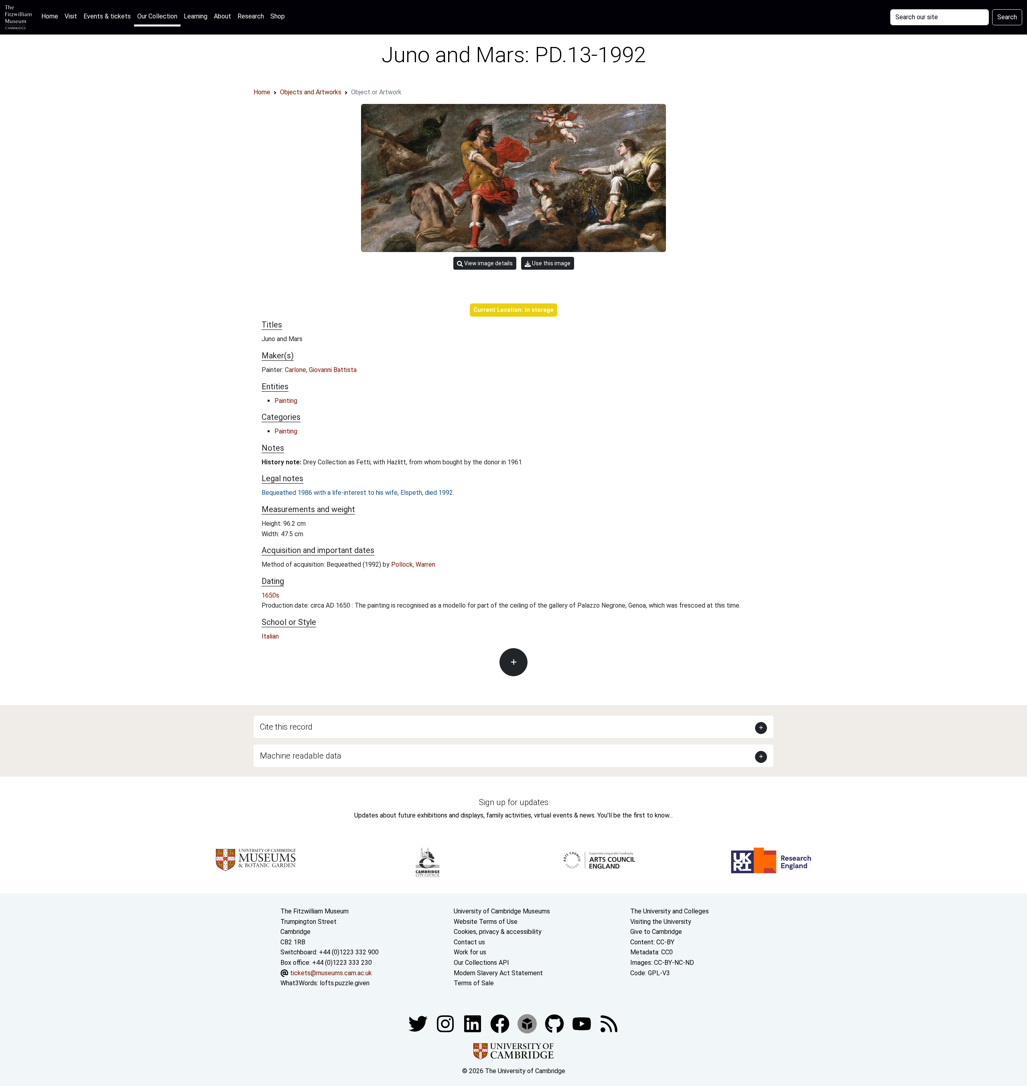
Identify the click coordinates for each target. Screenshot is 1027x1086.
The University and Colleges (669, 911)
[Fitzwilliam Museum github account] (555, 1023)
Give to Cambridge (656, 932)
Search (1007, 17)
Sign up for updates (513, 802)
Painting (285, 401)
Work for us (470, 952)
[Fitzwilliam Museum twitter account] (418, 1023)
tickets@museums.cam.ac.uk (331, 973)
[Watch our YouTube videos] (582, 1023)
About (222, 16)
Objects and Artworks (310, 92)
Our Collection (157, 16)
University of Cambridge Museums (502, 911)
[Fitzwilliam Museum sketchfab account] (528, 1023)
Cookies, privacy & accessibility (498, 932)
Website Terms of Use (486, 921)
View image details (488, 263)
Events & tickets (107, 16)
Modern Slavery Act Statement (498, 973)
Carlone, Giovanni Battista (321, 370)
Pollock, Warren (413, 564)
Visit (71, 16)
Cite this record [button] (286, 727)
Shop (277, 16)
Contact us (469, 942)
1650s (270, 595)
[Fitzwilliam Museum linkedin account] (500, 1023)
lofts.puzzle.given (344, 983)
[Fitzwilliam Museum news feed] (609, 1023)
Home (51, 16)
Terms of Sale (474, 983)
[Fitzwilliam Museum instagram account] (446, 1023)
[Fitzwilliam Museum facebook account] (473, 1023)
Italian (270, 636)
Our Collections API (481, 962)
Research (250, 16)
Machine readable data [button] (300, 756)
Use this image (550, 263)
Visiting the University (660, 921)
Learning (195, 16)
